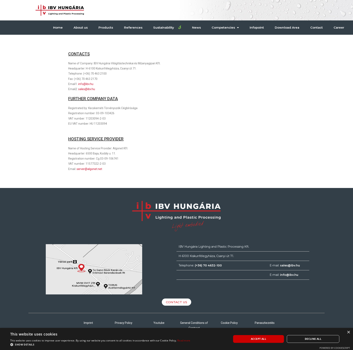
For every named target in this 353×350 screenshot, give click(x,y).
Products (105, 27)
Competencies (223, 27)
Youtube (158, 322)
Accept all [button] (258, 339)
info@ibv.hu (85, 84)
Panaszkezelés (265, 322)
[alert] (176, 339)
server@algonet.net (89, 169)
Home (58, 27)
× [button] (348, 332)
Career (339, 27)
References (133, 27)
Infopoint (257, 27)
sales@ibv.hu (86, 89)
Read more (183, 340)
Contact (316, 27)
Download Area (287, 27)
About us (81, 27)
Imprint (88, 322)
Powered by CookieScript (334, 347)
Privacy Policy (123, 322)
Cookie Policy (229, 322)
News (196, 27)
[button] (100, 344)
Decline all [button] (313, 339)
